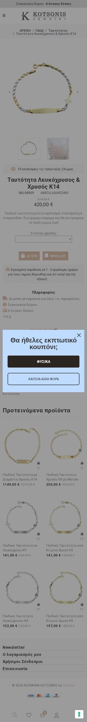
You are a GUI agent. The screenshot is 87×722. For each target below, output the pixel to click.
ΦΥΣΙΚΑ (43, 361)
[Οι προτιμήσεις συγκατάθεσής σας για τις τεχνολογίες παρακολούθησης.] (79, 714)
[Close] (79, 335)
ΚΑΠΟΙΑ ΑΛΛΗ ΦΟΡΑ (43, 379)
